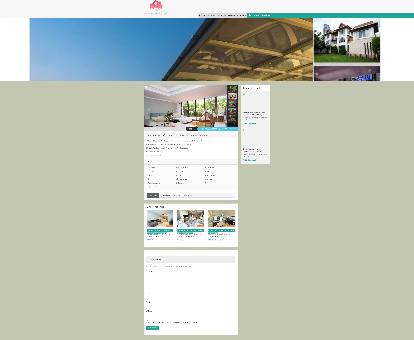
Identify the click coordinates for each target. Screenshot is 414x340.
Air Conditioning (181, 179)
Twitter (178, 195)
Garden (178, 175)
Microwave (151, 167)
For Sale (212, 15)
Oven (149, 179)
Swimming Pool (210, 167)
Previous (146, 106)
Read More (246, 120)
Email (148, 302)
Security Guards (210, 175)
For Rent (223, 15)
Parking (150, 175)
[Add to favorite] (146, 88)
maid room (208, 179)
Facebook (166, 195)
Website (149, 311)
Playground (180, 171)
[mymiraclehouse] (185, 112)
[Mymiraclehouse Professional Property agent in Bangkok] (156, 9)
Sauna (207, 171)
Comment (150, 271)
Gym (206, 183)
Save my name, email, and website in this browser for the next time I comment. (173, 322)
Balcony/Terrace (182, 167)
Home (203, 15)
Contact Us (234, 15)
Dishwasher (180, 183)
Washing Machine (154, 183)
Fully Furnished (153, 187)
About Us (243, 15)
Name (148, 293)
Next (225, 106)
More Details (159, 236)
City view (151, 171)
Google (190, 195)
